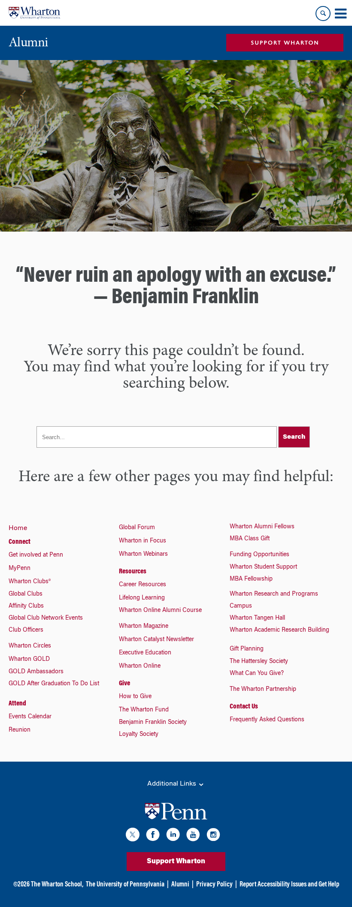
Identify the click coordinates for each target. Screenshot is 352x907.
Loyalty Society (138, 735)
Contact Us (244, 706)
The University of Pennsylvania (125, 884)
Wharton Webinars (143, 554)
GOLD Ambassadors (36, 672)
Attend (17, 703)
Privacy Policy (214, 884)
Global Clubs (25, 594)
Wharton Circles (30, 646)
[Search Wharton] (323, 13)
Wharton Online (140, 666)
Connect (19, 542)
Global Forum (137, 528)
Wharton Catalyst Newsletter (156, 640)
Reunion (19, 730)
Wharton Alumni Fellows (262, 527)
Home (18, 528)
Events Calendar (30, 717)
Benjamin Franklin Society (153, 723)
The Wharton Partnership (263, 690)
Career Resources (142, 585)
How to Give (135, 697)
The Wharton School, (57, 884)
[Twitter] (133, 836)
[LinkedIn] (173, 836)
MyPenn (19, 569)
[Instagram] (213, 836)
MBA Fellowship (251, 579)
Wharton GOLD (29, 660)
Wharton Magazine (143, 627)
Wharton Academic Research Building (279, 630)
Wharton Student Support (263, 567)
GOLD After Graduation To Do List (54, 684)
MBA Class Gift (250, 539)
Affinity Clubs (26, 606)
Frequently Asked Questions (267, 720)
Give (124, 683)
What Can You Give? (257, 674)
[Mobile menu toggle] (340, 13)
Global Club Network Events (46, 618)
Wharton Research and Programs (274, 594)
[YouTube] (193, 836)
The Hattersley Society (259, 662)
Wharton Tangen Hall (257, 618)
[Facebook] (153, 836)
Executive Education (145, 653)
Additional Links (172, 783)
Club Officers (26, 630)
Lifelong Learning (142, 598)
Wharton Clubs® (30, 582)
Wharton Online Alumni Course (160, 611)
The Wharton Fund (144, 710)
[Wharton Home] (34, 12)
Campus (241, 606)
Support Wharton (176, 861)
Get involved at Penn (36, 555)
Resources (132, 571)
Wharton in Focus (142, 541)
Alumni (180, 884)
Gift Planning (247, 649)
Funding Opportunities (259, 555)
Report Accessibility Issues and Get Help (289, 884)
